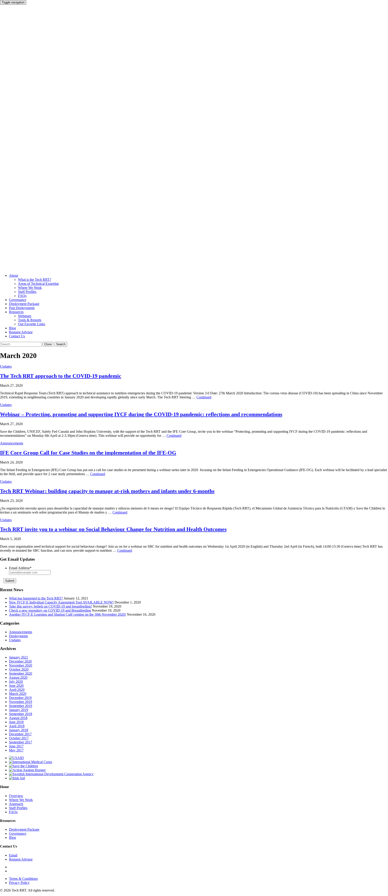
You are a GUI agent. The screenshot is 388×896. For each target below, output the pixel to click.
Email (13, 855)
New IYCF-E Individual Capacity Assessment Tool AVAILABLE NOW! (61, 602)
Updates (6, 366)
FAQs (22, 296)
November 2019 (20, 702)
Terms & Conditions (23, 879)
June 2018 (16, 722)
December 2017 (20, 734)
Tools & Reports (29, 320)
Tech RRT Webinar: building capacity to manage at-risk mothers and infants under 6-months (107, 491)
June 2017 (16, 746)
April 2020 (16, 690)
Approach (16, 804)
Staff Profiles (27, 292)
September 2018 (20, 714)
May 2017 (16, 750)
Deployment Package (24, 304)
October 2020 (19, 669)
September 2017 (20, 742)
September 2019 (20, 706)
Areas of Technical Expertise (38, 283)
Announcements (11, 443)
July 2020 (16, 681)
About (13, 275)
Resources (16, 312)
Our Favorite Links (31, 324)
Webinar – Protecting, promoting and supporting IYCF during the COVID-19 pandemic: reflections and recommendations (141, 414)
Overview (16, 796)
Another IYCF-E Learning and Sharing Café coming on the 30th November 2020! (67, 614)
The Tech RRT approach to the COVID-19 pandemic (60, 376)
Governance (17, 300)
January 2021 (18, 657)
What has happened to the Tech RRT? (36, 598)
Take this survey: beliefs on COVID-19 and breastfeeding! (50, 606)
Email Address (20, 568)
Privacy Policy (19, 883)
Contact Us (17, 336)
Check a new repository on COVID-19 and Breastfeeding (50, 610)
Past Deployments (22, 308)
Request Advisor (21, 332)
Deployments (18, 636)
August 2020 (18, 677)
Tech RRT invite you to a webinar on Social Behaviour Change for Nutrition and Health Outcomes (113, 529)
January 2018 (18, 730)
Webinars (24, 316)
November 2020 (20, 665)
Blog (12, 328)
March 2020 (17, 694)
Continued (203, 397)
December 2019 (20, 698)
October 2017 (19, 738)
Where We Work (30, 288)
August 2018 (18, 718)
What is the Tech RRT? (34, 279)
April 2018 (16, 726)
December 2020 (20, 661)
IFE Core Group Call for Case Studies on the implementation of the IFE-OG (88, 453)
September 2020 (20, 673)
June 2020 (16, 685)
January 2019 (18, 710)
